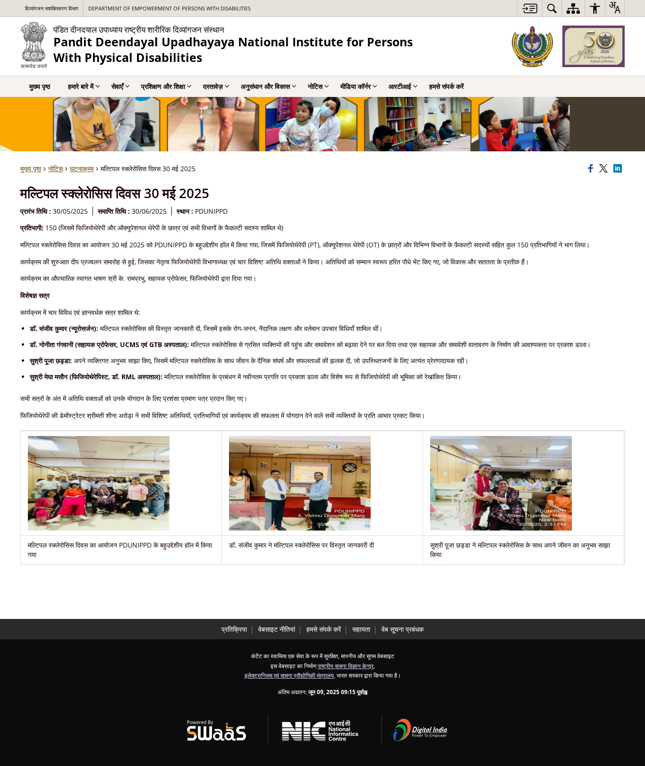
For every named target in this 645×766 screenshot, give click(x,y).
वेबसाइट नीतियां (276, 629)
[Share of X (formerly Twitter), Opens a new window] (605, 168)
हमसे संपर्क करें (323, 629)
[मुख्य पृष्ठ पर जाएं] (529, 8)
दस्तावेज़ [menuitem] (213, 86)
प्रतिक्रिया (234, 629)
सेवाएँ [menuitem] (117, 86)
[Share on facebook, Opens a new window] (592, 168)
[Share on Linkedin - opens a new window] (619, 168)
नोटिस (55, 168)
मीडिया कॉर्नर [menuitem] (355, 86)
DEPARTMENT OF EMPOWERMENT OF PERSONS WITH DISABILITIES (169, 8)
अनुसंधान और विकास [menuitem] (265, 86)
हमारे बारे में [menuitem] (80, 86)
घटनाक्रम (81, 168)
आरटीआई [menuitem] (400, 86)
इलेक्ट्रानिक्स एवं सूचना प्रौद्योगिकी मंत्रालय (289, 675)
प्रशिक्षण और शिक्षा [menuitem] (163, 86)
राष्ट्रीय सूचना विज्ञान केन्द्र (345, 666)
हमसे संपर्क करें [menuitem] (446, 86)
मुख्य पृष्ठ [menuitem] (39, 86)
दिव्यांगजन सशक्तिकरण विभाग (51, 8)
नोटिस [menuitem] (315, 86)
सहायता (361, 629)
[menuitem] (552, 8)
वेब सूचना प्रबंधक (403, 629)
